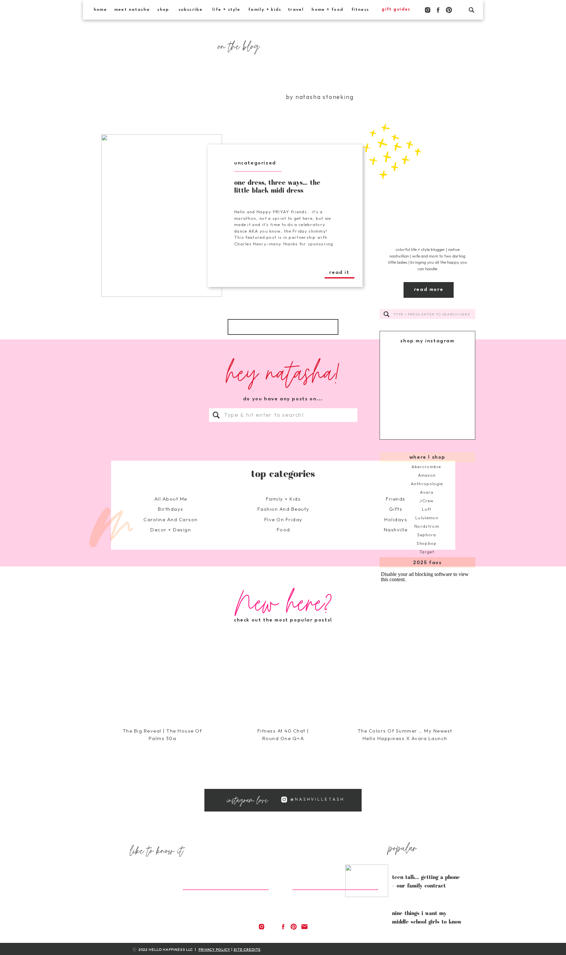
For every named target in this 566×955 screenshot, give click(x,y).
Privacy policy (214, 949)
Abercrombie (427, 466)
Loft (426, 509)
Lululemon (426, 517)
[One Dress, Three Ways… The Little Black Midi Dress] (161, 215)
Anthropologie (427, 483)
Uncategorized (255, 163)
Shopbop (427, 543)
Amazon (427, 475)
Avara (427, 492)
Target (426, 551)
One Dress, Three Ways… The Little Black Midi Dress (277, 186)
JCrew (427, 500)
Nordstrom (426, 526)
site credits (247, 949)
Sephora (426, 534)
